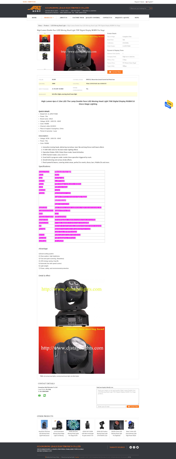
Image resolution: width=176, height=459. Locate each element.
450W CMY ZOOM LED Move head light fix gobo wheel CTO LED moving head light (88, 435)
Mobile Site (49, 457)
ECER (129, 457)
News (137, 17)
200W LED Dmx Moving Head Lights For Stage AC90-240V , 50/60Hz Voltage (73, 435)
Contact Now (116, 72)
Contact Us (107, 17)
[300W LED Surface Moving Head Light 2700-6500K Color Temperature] (102, 425)
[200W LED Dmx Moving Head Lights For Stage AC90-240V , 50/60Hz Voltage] (73, 425)
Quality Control (93, 17)
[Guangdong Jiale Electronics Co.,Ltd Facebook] (134, 447)
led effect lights (75, 376)
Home (34, 17)
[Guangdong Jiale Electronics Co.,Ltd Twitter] (137, 447)
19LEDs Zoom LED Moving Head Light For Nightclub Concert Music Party (116, 434)
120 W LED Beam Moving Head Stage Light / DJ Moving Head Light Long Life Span (59, 435)
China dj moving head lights (68, 457)
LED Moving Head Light (58, 25)
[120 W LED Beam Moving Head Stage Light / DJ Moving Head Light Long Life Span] (59, 425)
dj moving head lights (50, 376)
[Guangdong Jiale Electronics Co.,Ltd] (34, 9)
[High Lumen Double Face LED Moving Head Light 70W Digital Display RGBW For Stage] (45, 38)
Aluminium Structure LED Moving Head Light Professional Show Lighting (44, 434)
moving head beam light (63, 376)
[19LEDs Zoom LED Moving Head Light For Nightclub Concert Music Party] (116, 425)
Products (48, 17)
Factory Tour (78, 17)
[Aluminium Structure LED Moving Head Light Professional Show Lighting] (44, 425)
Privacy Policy (55, 457)
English (150, 2)
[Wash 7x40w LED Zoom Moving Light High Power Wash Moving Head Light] (131, 425)
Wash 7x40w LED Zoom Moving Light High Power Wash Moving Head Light (131, 434)
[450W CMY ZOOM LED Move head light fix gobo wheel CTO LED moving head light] (88, 425)
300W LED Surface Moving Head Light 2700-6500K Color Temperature (102, 434)
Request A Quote (139, 2)
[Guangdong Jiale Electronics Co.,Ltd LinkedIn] (130, 447)
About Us (63, 17)
